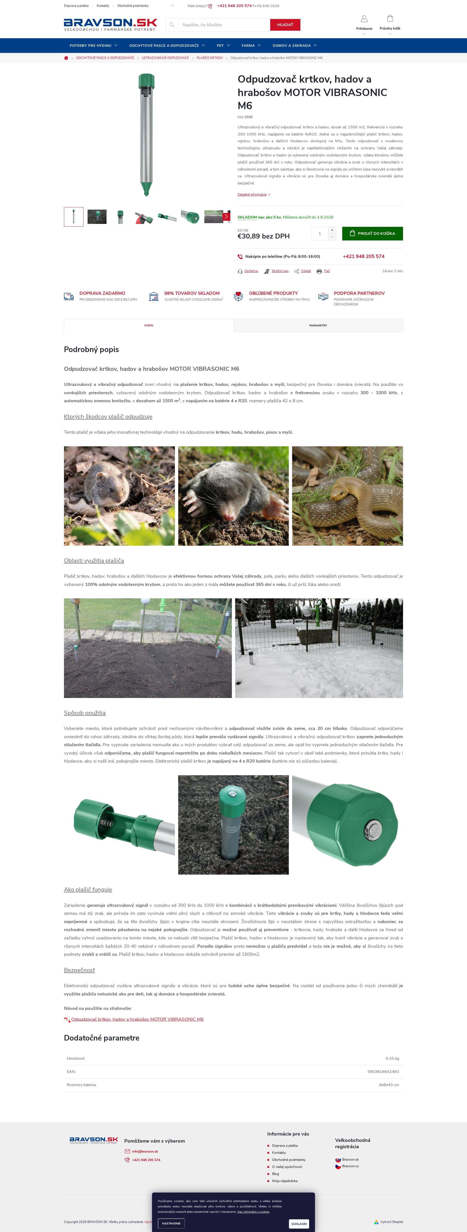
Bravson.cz (350, 1166)
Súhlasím (299, 1224)
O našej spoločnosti (287, 1167)
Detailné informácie (252, 194)
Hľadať (285, 25)
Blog (275, 1174)
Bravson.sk (350, 1159)
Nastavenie (171, 1223)
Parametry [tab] (318, 325)
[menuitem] (94, 45)
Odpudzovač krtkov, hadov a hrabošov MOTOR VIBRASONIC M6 (137, 1019)
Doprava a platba (76, 6)
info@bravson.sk (145, 1151)
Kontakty (103, 6)
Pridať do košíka (376, 233)
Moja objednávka (284, 1181)
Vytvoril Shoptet (391, 1222)
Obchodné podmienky (133, 6)
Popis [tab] (148, 325)
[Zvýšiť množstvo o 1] (332, 230)
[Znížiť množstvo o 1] (332, 237)
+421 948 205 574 (364, 256)
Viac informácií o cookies (253, 1212)
